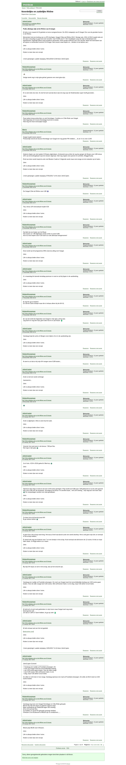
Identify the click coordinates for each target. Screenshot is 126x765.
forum (59, 763)
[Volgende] (103, 744)
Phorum (68, 763)
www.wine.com (28, 631)
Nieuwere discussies (27, 744)
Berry (24, 130)
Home (23, 8)
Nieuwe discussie (42, 18)
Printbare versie (60, 748)
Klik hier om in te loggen (30, 757)
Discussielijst (32, 18)
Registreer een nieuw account (96, 1)
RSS (68, 748)
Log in (84, 1)
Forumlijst (24, 18)
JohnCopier (32, 14)
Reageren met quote (96, 61)
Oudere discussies (40, 744)
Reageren (86, 61)
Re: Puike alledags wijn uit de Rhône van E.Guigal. (37, 69)
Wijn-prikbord (31, 8)
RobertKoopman (28, 67)
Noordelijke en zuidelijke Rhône (31, 23)
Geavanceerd (99, 12)
